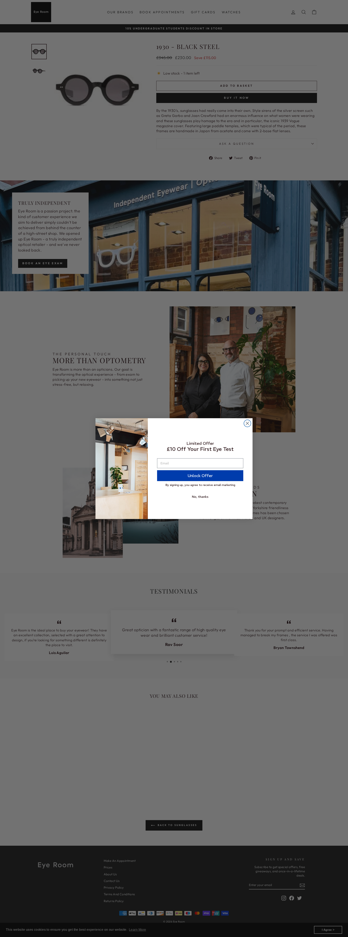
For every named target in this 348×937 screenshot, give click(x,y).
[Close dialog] (247, 423)
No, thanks (200, 497)
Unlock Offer (200, 475)
